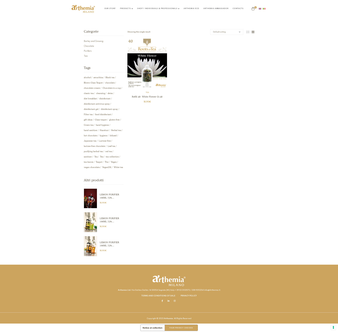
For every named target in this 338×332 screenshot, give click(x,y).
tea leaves (88, 162)
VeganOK (106, 167)
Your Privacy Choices (181, 328)
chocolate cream (92, 88)
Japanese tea (90, 141)
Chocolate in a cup (112, 88)
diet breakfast (90, 98)
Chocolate (89, 46)
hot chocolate (90, 135)
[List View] (248, 32)
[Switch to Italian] (265, 9)
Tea (147, 92)
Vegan (114, 162)
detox (110, 93)
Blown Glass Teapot (93, 82)
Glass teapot (101, 119)
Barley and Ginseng (93, 41)
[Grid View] (253, 32)
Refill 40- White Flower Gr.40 (147, 96)
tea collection (112, 156)
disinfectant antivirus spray (97, 104)
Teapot (99, 162)
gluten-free (114, 119)
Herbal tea (116, 130)
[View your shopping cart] (253, 8)
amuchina (98, 77)
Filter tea (88, 114)
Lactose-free (105, 141)
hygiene (103, 135)
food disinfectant (103, 114)
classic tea (89, 93)
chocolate (110, 82)
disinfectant (105, 98)
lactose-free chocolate (94, 146)
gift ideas (88, 119)
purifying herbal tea (93, 151)
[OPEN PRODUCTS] (132, 9)
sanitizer (88, 156)
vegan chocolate (92, 167)
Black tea (109, 77)
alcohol (87, 77)
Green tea (88, 125)
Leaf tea (111, 146)
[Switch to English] (261, 9)
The (106, 162)
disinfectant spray (109, 109)
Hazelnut (104, 130)
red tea (108, 151)
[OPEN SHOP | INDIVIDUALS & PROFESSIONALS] (178, 9)
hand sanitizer (90, 130)
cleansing (100, 93)
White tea (118, 167)
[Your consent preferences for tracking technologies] (333, 327)
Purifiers (88, 51)
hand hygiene (102, 125)
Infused (113, 135)
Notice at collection (152, 327)
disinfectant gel (91, 109)
